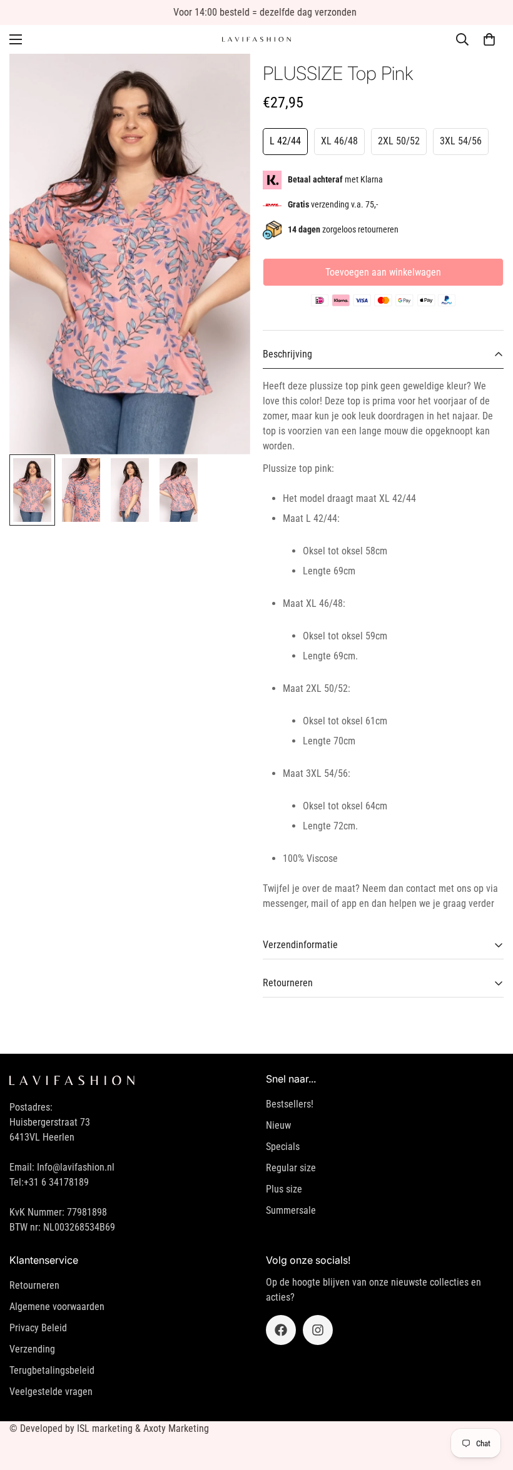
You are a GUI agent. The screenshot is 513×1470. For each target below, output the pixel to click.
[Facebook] (281, 1330)
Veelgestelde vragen (51, 1392)
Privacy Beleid (38, 1328)
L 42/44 (285, 141)
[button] (489, 39)
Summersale (291, 1210)
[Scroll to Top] (488, 1402)
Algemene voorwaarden (56, 1306)
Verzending (32, 1349)
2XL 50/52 (399, 141)
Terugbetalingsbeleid (51, 1370)
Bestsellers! (289, 1104)
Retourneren (34, 1285)
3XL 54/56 (461, 141)
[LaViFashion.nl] (256, 40)
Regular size (291, 1168)
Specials (283, 1146)
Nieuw (278, 1125)
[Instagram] (318, 1330)
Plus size (284, 1189)
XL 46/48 (339, 141)
